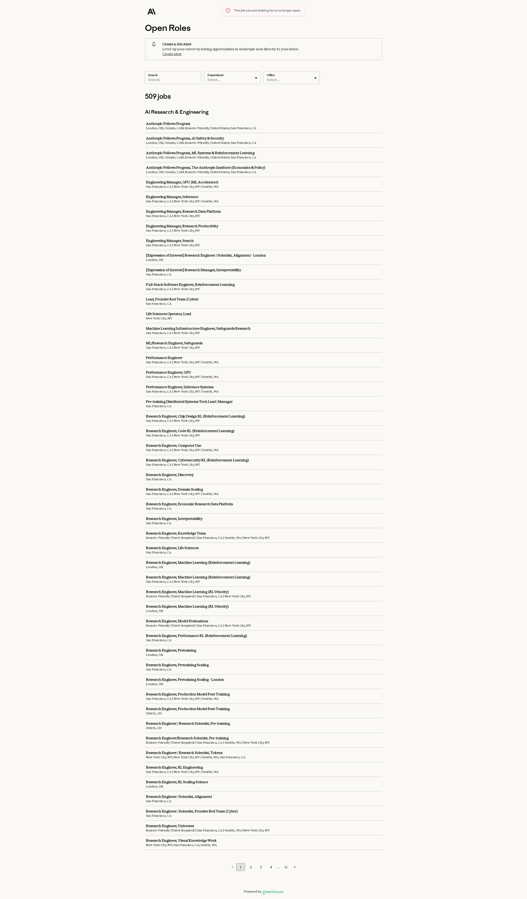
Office (271, 75)
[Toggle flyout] (256, 78)
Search (152, 75)
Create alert (172, 54)
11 (286, 867)
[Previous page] (232, 867)
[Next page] (295, 867)
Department (216, 75)
